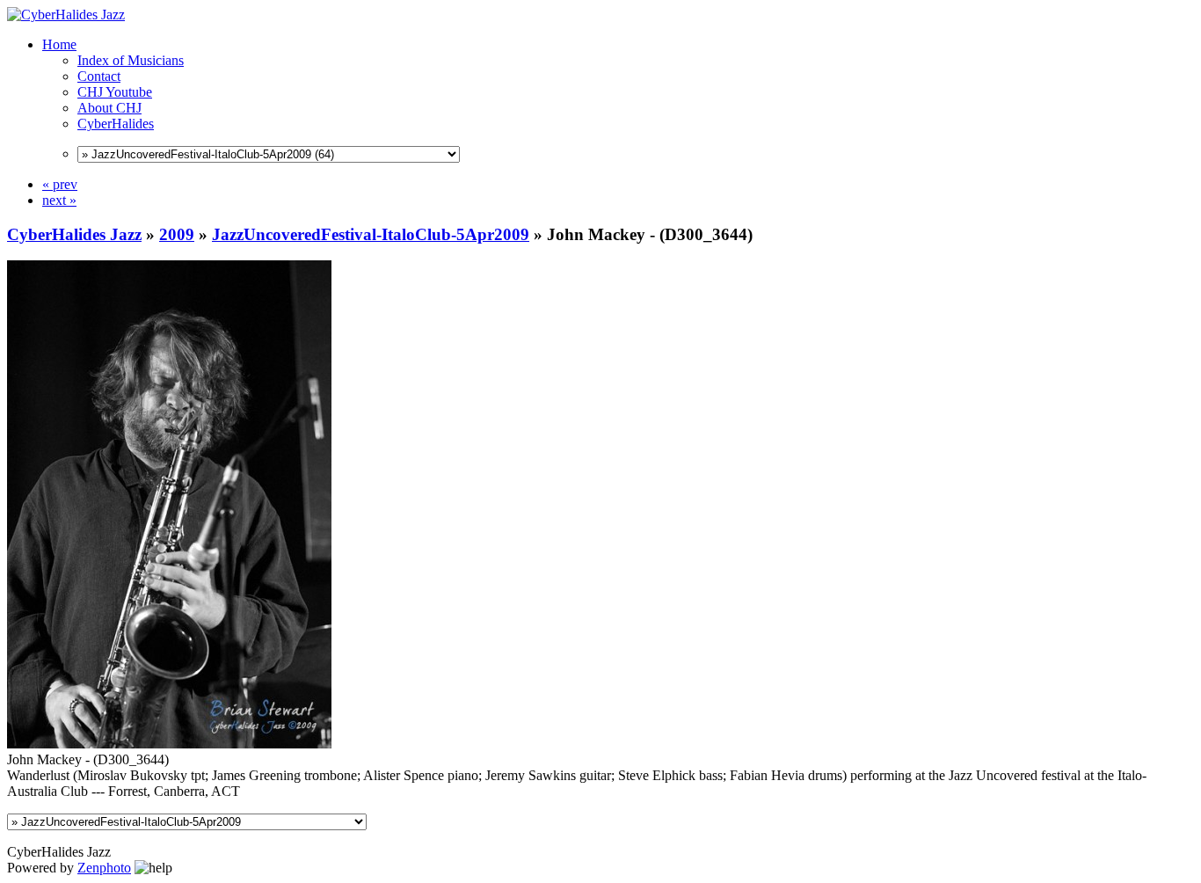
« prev (59, 184)
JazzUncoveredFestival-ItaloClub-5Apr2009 (370, 234)
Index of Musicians (130, 60)
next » (59, 200)
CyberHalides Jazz (74, 234)
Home (59, 44)
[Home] (66, 14)
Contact (98, 76)
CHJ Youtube (114, 91)
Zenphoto (104, 867)
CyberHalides (115, 123)
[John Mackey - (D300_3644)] (169, 743)
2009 (176, 234)
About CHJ (109, 107)
